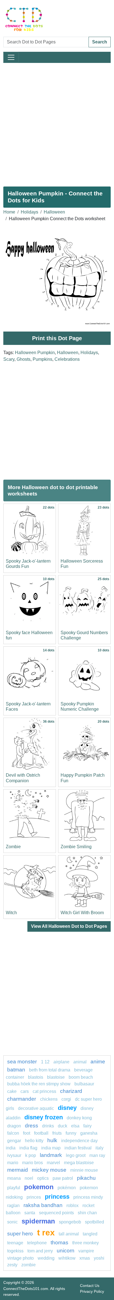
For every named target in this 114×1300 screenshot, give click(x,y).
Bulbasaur (84, 1083)
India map (51, 1148)
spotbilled (94, 1222)
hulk (52, 1140)
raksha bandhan (43, 1205)
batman (16, 1070)
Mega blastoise (79, 1162)
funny (71, 1133)
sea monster (22, 1061)
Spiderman (38, 1221)
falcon (13, 1133)
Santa (29, 1212)
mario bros (32, 1162)
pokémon (67, 1187)
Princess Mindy (88, 1197)
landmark (51, 1155)
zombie (28, 1264)
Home (9, 212)
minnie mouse (84, 1170)
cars (24, 1091)
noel (29, 1178)
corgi (66, 1099)
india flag (28, 1148)
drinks (48, 1126)
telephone (37, 1242)
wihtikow (67, 1258)
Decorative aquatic (36, 1108)
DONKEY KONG (79, 1117)
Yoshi (99, 1258)
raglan (13, 1205)
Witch (11, 912)
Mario (12, 1162)
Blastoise (56, 1077)
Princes (34, 1197)
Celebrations (67, 359)
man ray (97, 1155)
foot (26, 1133)
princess (57, 1196)
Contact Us (89, 1285)
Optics (43, 1178)
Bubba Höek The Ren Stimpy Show (39, 1083)
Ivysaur (14, 1155)
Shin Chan (87, 1212)
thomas (59, 1242)
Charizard (71, 1091)
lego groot (76, 1155)
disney (67, 1107)
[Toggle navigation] (11, 57)
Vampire (86, 1251)
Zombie (13, 846)
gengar (14, 1140)
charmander (22, 1099)
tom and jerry (40, 1251)
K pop (30, 1155)
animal (80, 1061)
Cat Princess (44, 1091)
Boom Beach (81, 1077)
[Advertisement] (57, 122)
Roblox (72, 1205)
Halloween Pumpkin (35, 352)
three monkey (85, 1242)
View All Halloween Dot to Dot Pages (69, 926)
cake (12, 1091)
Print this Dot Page (57, 338)
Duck (62, 1126)
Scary (8, 359)
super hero (20, 1234)
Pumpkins (42, 359)
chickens (49, 1099)
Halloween (54, 212)
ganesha (88, 1133)
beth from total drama (49, 1070)
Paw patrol (63, 1178)
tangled (90, 1234)
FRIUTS (57, 1133)
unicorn (65, 1251)
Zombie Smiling (76, 846)
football (41, 1133)
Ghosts (23, 359)
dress (31, 1126)
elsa (75, 1126)
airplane (61, 1061)
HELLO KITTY (34, 1140)
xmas (84, 1258)
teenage (15, 1242)
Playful (13, 1187)
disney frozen (43, 1117)
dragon (14, 1126)
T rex (46, 1232)
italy (99, 1148)
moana (14, 1178)
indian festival (78, 1148)
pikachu (86, 1178)
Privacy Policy (92, 1291)
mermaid (17, 1170)
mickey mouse (49, 1170)
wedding (46, 1258)
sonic (12, 1222)
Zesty (12, 1264)
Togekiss (15, 1251)
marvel (53, 1162)
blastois (35, 1077)
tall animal (69, 1234)
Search (99, 42)
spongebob (70, 1222)
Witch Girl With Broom (82, 912)
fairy (87, 1126)
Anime (97, 1061)
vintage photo (20, 1258)
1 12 (45, 1061)
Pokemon (39, 1187)
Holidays (29, 212)
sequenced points (56, 1212)
